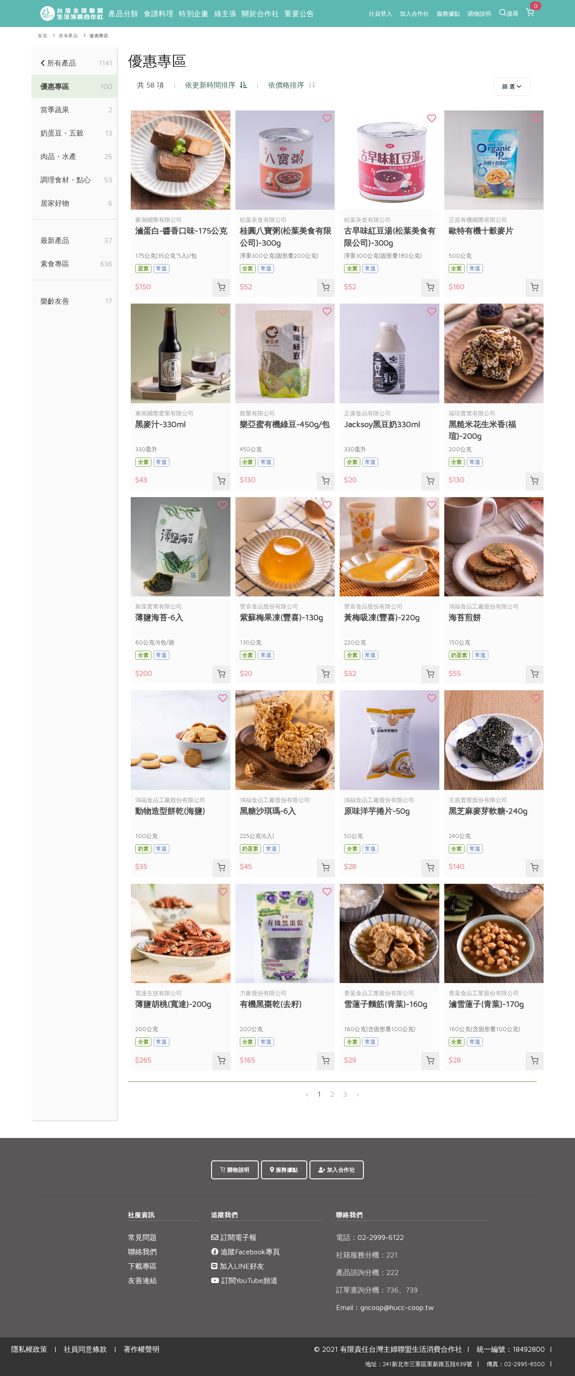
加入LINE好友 (240, 1266)
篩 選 (509, 86)
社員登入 (380, 13)
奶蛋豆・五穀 (62, 133)
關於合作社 (260, 13)
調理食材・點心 (65, 180)
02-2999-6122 (370, 1237)
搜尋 (512, 13)
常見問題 (142, 1237)
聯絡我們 (142, 1252)
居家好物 (54, 203)
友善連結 (142, 1280)
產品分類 (123, 13)
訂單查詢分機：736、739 (377, 1290)
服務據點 (448, 13)
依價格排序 (288, 85)
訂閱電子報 (237, 1237)
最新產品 (54, 240)
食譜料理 (158, 13)
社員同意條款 (85, 1349)
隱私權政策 (29, 1349)
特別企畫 (193, 13)
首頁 (42, 35)
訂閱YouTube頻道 (248, 1280)
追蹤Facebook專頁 (249, 1252)
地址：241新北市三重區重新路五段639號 (418, 1364)
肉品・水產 (58, 156)
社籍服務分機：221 (367, 1255)
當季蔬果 (54, 110)
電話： (347, 1237)
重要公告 (299, 13)
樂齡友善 (54, 301)
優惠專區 (98, 35)
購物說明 (479, 13)
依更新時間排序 (212, 85)
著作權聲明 (141, 1349)
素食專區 (54, 264)
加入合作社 (414, 13)
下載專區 (142, 1266)
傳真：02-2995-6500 (516, 1364)
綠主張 (225, 13)
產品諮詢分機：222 (367, 1272)
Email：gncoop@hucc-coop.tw (385, 1307)
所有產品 (68, 35)
